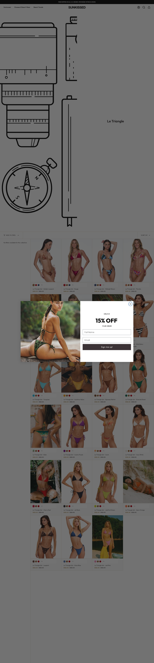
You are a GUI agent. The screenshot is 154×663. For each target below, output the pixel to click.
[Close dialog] (130, 304)
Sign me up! (107, 347)
